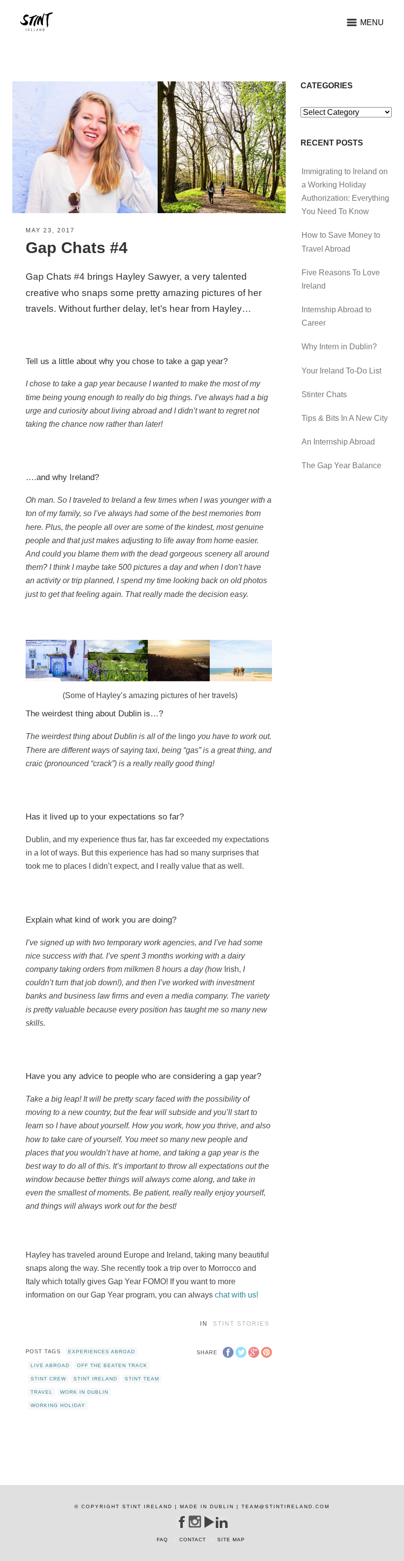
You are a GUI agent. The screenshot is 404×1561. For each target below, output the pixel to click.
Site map (231, 1539)
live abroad (50, 1365)
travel (42, 1392)
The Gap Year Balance (341, 465)
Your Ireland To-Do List (341, 371)
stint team (142, 1378)
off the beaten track (112, 1365)
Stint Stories (241, 1323)
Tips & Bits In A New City (345, 418)
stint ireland (95, 1378)
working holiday (58, 1405)
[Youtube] (208, 1522)
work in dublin (84, 1392)
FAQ (162, 1539)
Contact (192, 1539)
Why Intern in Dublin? (339, 346)
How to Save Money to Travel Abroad (341, 242)
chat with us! (236, 1295)
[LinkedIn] (221, 1522)
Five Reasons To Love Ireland (341, 279)
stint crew (48, 1378)
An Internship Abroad (338, 442)
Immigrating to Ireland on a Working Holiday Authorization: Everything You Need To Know (345, 191)
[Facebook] (181, 1522)
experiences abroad (101, 1351)
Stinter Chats (324, 394)
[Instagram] (195, 1522)
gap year (207, 361)
